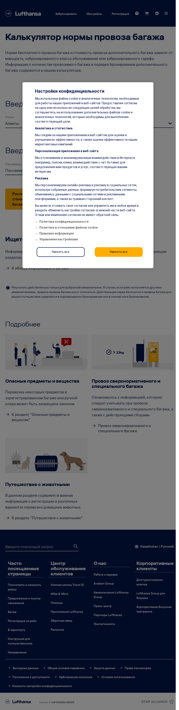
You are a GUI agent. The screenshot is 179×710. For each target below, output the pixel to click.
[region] (87, 175)
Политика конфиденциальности (64, 222)
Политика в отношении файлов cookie (68, 227)
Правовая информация (56, 233)
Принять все (60, 251)
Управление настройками (58, 239)
